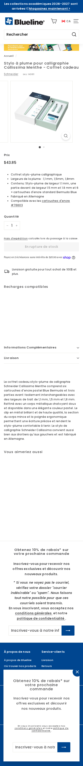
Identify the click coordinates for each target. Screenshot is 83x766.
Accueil (9, 56)
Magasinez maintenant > (49, 8)
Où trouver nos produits (20, 666)
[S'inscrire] (63, 747)
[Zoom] (66, 136)
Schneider (11, 74)
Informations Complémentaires (30, 347)
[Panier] (53, 21)
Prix (7, 155)
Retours (47, 666)
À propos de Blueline (18, 660)
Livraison (11, 358)
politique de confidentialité (50, 729)
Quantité (11, 216)
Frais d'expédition (16, 238)
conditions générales (29, 728)
